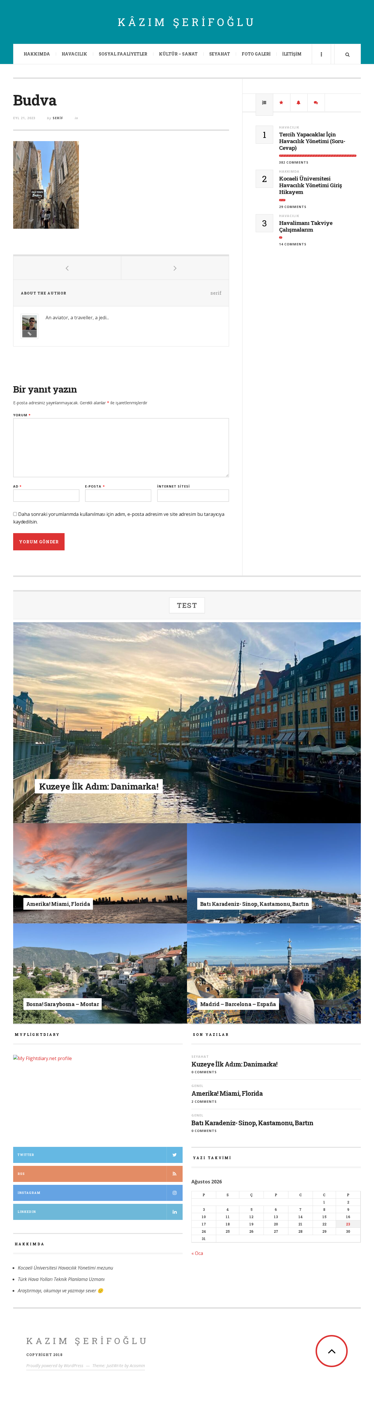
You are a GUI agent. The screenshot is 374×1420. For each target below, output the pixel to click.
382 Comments (294, 162)
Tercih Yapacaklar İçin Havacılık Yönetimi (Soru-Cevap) (312, 141)
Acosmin (137, 1365)
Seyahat (219, 54)
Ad (17, 486)
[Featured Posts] (281, 102)
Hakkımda (37, 54)
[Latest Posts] (299, 102)
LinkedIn (27, 1212)
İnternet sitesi (173, 486)
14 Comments (293, 244)
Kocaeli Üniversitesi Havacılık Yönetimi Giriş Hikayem (310, 185)
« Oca (197, 1253)
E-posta (95, 486)
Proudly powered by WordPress (54, 1365)
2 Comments (204, 1101)
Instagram (29, 1193)
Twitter (26, 1155)
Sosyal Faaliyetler (123, 54)
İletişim (292, 54)
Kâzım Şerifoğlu (187, 22)
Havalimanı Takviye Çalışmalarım (305, 226)
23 (348, 1224)
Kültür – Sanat (178, 54)
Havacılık (74, 54)
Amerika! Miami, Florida (227, 1093)
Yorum (22, 415)
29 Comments (293, 206)
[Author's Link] (29, 333)
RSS (21, 1174)
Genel (68, 894)
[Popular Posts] (264, 102)
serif (58, 118)
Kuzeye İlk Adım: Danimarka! (234, 1064)
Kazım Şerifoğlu (87, 1340)
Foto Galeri (256, 54)
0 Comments (204, 1072)
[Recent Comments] (316, 102)
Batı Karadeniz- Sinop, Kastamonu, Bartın (252, 1123)
